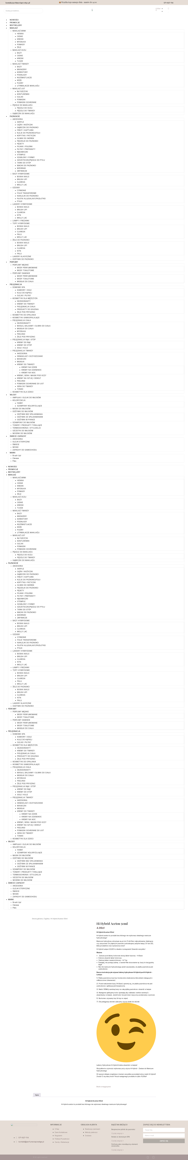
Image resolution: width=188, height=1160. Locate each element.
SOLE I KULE (22, 348)
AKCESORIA (18, 119)
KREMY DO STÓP (24, 345)
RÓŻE (19, 80)
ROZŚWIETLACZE (24, 77)
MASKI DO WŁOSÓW (21, 409)
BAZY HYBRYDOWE (21, 174)
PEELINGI (21, 334)
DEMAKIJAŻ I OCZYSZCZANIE (30, 356)
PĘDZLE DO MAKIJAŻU (23, 105)
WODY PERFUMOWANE (27, 268)
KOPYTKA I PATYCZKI (26, 135)
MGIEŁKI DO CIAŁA (25, 281)
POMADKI (21, 99)
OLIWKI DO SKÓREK (25, 138)
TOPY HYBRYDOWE (21, 223)
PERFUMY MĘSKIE (21, 265)
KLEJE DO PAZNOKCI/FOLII (28, 133)
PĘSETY (20, 144)
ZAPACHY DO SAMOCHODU (25, 450)
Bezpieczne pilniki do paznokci (123, 1129)
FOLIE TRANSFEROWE (26, 193)
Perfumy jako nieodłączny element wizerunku (124, 1145)
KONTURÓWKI (23, 94)
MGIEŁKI (20, 362)
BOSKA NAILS (23, 176)
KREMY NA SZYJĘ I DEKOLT (29, 378)
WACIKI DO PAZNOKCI (26, 165)
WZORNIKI (21, 168)
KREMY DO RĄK (24, 342)
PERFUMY (14, 262)
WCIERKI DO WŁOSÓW (22, 433)
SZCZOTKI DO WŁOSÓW (23, 430)
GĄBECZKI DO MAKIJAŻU (24, 113)
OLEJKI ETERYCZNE (21, 442)
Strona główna (37, 919)
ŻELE (19, 47)
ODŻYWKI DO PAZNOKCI (23, 259)
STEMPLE (21, 154)
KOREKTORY (22, 72)
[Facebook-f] (147, 1157)
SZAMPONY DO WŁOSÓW (24, 422)
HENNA (20, 34)
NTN (19, 215)
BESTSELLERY (16, 25)
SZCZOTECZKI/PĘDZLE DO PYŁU (31, 160)
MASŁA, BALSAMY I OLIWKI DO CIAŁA (33, 326)
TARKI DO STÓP (24, 163)
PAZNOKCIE (15, 116)
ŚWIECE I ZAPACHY (18, 436)
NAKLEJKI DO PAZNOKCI (28, 196)
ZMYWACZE (22, 171)
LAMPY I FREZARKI (21, 221)
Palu (14, 461)
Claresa (16, 458)
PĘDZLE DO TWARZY (26, 111)
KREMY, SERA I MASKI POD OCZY (31, 375)
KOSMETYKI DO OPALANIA (24, 315)
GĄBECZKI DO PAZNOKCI (28, 127)
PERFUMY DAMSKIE (21, 273)
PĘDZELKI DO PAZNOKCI (27, 141)
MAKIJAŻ (14, 28)
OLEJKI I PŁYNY (24, 295)
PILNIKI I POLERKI (25, 146)
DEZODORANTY (24, 301)
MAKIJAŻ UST (19, 88)
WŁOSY (13, 395)
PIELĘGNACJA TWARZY (23, 351)
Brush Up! (17, 455)
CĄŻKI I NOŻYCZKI (25, 125)
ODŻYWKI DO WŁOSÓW (23, 411)
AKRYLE (20, 122)
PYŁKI (19, 201)
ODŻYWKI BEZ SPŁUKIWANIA (30, 414)
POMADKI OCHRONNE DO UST (30, 383)
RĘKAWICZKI (22, 152)
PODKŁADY (22, 75)
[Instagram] (153, 1157)
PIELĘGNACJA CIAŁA (26, 306)
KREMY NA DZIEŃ (29, 367)
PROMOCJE (15, 22)
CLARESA (21, 182)
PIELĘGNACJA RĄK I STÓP (24, 339)
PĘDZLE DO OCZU (24, 108)
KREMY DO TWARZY (26, 304)
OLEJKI (20, 97)
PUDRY (20, 83)
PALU (19, 234)
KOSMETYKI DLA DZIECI (23, 392)
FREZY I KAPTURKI (25, 130)
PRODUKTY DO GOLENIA (28, 309)
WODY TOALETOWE (25, 270)
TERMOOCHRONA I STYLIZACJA (27, 428)
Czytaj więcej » (117, 1133)
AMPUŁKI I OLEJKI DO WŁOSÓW (27, 397)
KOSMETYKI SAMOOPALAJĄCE (26, 317)
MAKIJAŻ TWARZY (21, 64)
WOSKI (15, 447)
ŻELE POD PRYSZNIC (26, 312)
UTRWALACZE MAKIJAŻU (28, 86)
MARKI (12, 453)
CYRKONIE (21, 190)
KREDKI (20, 39)
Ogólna (46, 919)
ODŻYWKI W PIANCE (26, 420)
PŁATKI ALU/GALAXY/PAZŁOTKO (31, 198)
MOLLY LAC (22, 185)
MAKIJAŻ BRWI (19, 31)
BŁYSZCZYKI (22, 91)
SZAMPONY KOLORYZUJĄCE (29, 406)
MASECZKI (21, 359)
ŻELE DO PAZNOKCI (21, 240)
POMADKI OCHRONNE (26, 102)
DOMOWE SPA (19, 287)
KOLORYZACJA (19, 400)
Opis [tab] (37, 1095)
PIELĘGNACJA (16, 284)
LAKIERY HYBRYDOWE (22, 204)
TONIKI (20, 389)
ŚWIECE (16, 444)
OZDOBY (16, 187)
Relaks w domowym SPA (120, 1137)
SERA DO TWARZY (25, 386)
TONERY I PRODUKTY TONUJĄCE (27, 425)
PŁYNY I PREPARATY (26, 149)
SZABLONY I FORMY (26, 157)
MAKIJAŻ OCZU (19, 50)
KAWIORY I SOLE (24, 290)
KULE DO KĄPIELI (24, 293)
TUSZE (20, 61)
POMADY (21, 44)
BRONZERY (22, 69)
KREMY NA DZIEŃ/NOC (31, 370)
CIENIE (20, 36)
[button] (94, 463)
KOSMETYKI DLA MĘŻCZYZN (25, 298)
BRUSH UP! (22, 179)
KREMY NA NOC (28, 373)
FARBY (20, 403)
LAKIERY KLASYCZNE (22, 256)
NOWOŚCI (14, 20)
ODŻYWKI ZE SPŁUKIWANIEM (30, 417)
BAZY (19, 53)
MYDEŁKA (21, 42)
